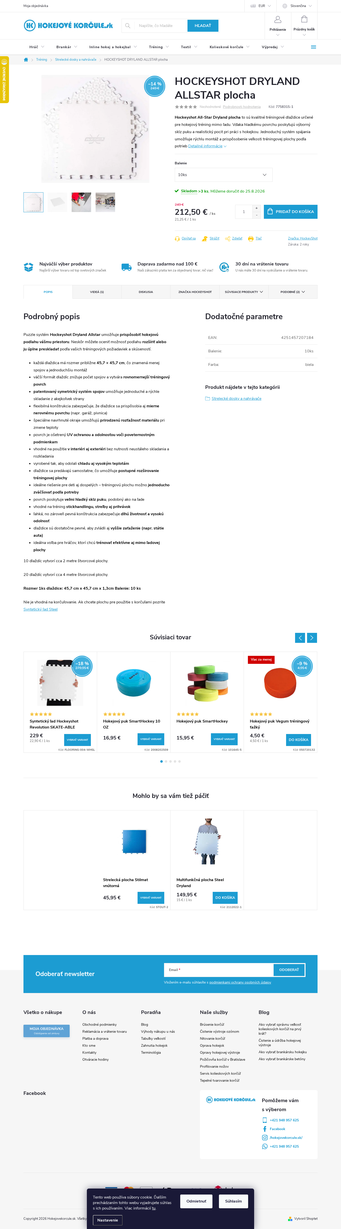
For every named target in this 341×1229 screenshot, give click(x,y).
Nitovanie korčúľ (212, 1038)
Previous (300, 638)
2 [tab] (166, 761)
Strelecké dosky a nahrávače (236, 398)
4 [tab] (175, 761)
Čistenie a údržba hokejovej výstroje (280, 1042)
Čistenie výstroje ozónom (219, 1031)
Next (312, 638)
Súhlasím (233, 1201)
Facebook (277, 1129)
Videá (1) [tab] (97, 292)
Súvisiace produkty (241, 292)
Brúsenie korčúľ (212, 1024)
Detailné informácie (205, 146)
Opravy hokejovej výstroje (220, 1052)
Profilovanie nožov (214, 1066)
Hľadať (203, 25)
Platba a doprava (95, 1038)
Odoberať (289, 970)
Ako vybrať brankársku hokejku (283, 1052)
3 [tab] (170, 761)
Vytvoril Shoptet (306, 1219)
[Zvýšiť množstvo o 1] (256, 208)
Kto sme (88, 1045)
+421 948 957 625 (284, 1120)
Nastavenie (107, 1220)
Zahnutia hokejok (154, 1045)
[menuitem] (36, 47)
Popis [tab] (48, 292)
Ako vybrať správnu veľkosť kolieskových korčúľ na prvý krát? (280, 1029)
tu (154, 1208)
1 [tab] (161, 761)
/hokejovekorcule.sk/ (286, 1137)
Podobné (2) (290, 292)
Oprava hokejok (212, 1045)
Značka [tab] (195, 292)
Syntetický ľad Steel (40, 609)
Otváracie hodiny (95, 1059)
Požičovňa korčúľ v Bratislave (222, 1059)
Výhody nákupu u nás (158, 1031)
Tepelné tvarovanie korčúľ (219, 1080)
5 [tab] (179, 761)
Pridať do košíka (295, 212)
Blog (144, 1024)
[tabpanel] (60, 702)
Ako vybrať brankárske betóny (282, 1059)
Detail (77, 740)
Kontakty (89, 1052)
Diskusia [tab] (146, 292)
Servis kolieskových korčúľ (220, 1073)
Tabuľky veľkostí (153, 1038)
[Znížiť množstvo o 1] (256, 215)
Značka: (303, 238)
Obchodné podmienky (99, 1024)
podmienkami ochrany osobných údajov (240, 982)
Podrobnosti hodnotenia (242, 107)
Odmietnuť (196, 1201)
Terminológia (151, 1052)
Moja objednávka (35, 6)
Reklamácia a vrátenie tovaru (104, 1031)
